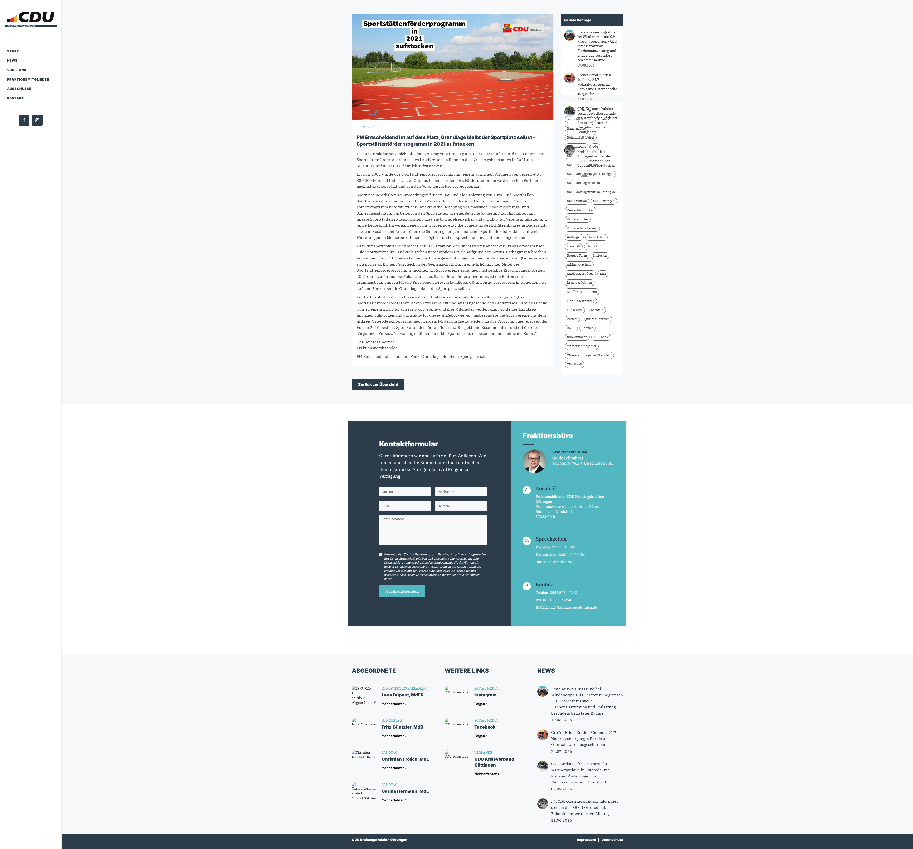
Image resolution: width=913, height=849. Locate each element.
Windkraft (574, 364)
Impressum (586, 840)
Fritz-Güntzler (577, 219)
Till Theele (601, 337)
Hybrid (592, 246)
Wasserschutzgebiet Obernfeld (589, 355)
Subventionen (577, 337)
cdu (595, 146)
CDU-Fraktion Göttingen (584, 165)
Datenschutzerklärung (410, 566)
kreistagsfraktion (579, 283)
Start (13, 51)
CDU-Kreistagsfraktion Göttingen (591, 192)
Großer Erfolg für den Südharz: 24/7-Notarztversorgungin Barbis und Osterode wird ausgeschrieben (597, 84)
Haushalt (573, 246)
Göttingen (574, 237)
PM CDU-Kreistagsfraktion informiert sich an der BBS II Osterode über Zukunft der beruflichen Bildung (596, 158)
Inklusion (600, 256)
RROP (571, 328)
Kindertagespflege (580, 274)
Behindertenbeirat (580, 137)
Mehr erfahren (393, 704)
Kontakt (15, 98)
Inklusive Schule (579, 265)
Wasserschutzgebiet (581, 346)
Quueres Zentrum (597, 319)
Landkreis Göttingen (582, 292)
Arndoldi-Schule (579, 119)
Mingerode (575, 310)
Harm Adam (596, 237)
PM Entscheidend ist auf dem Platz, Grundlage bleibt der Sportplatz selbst (424, 356)
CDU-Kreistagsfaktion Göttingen (590, 174)
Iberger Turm (577, 256)
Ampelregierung (579, 110)
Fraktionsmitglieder (28, 79)
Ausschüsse (19, 89)
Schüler (587, 328)
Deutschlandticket (580, 210)
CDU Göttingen (604, 201)
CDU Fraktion (577, 201)
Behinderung (576, 146)
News (12, 60)
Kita (603, 274)
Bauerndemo (576, 128)
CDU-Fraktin (576, 156)
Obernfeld (596, 310)
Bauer (601, 119)
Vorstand (17, 70)
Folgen (480, 704)
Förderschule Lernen (582, 228)
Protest (572, 319)
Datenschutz (612, 840)
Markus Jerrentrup (581, 301)
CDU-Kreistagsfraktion (583, 183)
